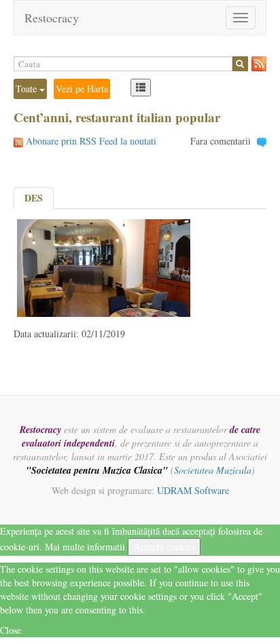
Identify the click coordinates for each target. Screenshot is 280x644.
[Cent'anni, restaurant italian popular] (104, 266)
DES (33, 198)
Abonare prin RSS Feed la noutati (91, 140)
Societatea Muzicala (212, 469)
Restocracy (51, 18)
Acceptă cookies (164, 546)
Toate (27, 88)
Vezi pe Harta (82, 88)
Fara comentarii (220, 140)
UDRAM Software (193, 490)
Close (10, 630)
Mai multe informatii (85, 546)
